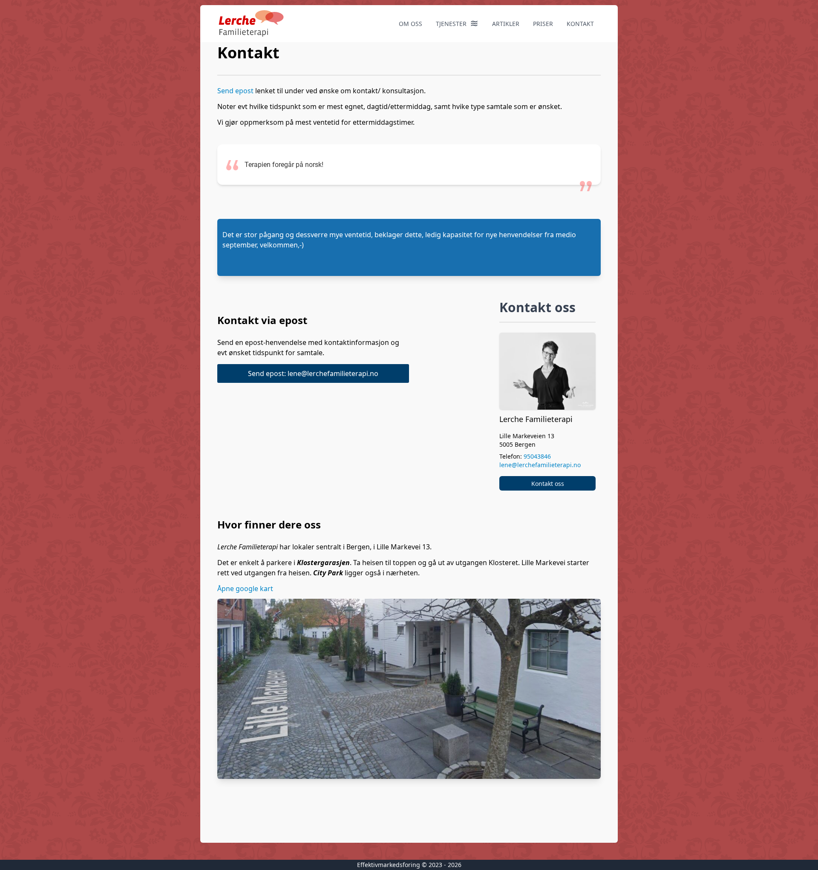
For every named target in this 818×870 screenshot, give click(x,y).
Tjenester (457, 23)
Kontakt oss (537, 307)
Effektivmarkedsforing (388, 865)
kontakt (580, 24)
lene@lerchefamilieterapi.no (540, 465)
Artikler (505, 24)
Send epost (235, 90)
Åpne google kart (245, 588)
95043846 (537, 456)
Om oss (410, 24)
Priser (543, 24)
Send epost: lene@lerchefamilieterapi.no (313, 373)
